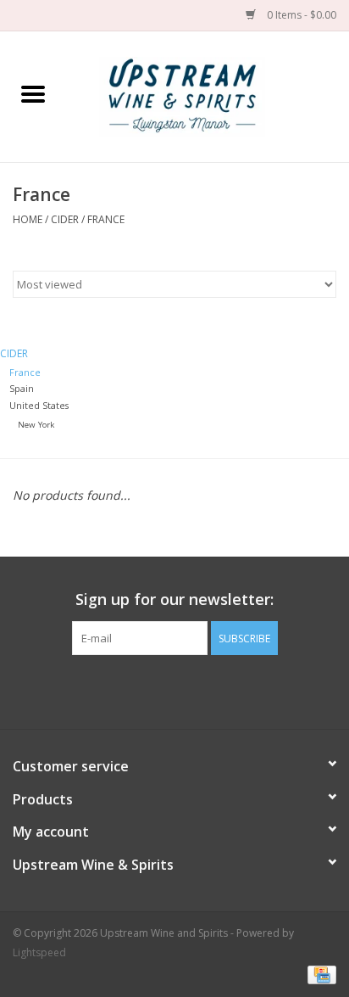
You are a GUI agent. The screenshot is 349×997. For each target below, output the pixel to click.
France (106, 219)
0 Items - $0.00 (300, 15)
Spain (21, 388)
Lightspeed (39, 952)
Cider (65, 219)
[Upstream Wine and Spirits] (207, 95)
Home (27, 219)
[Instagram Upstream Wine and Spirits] (189, 689)
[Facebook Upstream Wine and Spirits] (159, 689)
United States (39, 405)
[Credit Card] (319, 973)
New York (36, 424)
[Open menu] (33, 93)
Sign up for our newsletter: (174, 599)
